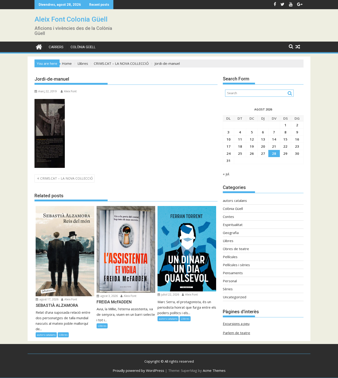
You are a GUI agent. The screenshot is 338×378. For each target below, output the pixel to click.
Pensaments (233, 273)
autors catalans (46, 334)
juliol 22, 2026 (169, 294)
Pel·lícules (230, 256)
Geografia (231, 232)
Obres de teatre (236, 248)
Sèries (228, 289)
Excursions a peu (236, 323)
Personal (230, 281)
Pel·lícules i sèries (236, 264)
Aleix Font (70, 91)
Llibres (63, 334)
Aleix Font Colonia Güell (71, 19)
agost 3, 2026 (109, 296)
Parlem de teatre (236, 332)
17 (228, 146)
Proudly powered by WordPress (138, 370)
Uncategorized (234, 297)
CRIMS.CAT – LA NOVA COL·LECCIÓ (66, 178)
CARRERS (56, 47)
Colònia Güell (83, 47)
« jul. (226, 174)
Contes (228, 216)
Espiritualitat (233, 224)
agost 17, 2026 (48, 299)
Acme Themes (214, 370)
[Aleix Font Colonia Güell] (39, 46)
